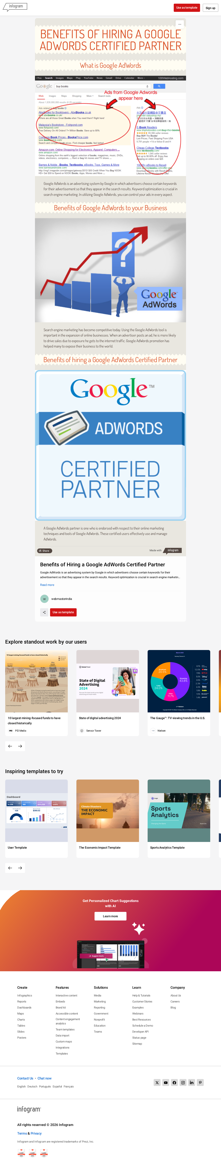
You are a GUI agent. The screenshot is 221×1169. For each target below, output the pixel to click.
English (21, 1086)
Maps (20, 1013)
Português (45, 1086)
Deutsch (32, 1086)
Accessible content (67, 1013)
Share (46, 550)
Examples (138, 1007)
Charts (21, 1019)
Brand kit (61, 1007)
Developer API (140, 1031)
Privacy (36, 1133)
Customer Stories (142, 1001)
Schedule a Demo (142, 1025)
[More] (180, 24)
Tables (21, 1025)
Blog (173, 1007)
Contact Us (25, 1078)
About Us (175, 995)
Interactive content (66, 995)
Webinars (138, 1013)
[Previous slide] (10, 746)
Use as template (187, 7)
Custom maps (64, 1041)
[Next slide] (20, 746)
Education (99, 1025)
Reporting (99, 1007)
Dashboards (24, 1007)
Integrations (62, 1047)
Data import (62, 1035)
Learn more (110, 916)
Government (101, 1013)
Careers (175, 1001)
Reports (21, 1001)
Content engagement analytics (68, 1021)
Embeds (60, 1001)
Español (57, 1086)
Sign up (210, 8)
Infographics (24, 995)
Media (97, 995)
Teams (98, 1031)
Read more (47, 585)
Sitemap (137, 1043)
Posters (21, 1037)
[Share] (44, 612)
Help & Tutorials (141, 995)
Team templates (65, 1029)
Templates (62, 1053)
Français (69, 1086)
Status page (139, 1037)
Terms (22, 1133)
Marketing (100, 1001)
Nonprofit (99, 1019)
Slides (20, 1031)
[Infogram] (15, 7)
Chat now (45, 1078)
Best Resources (141, 1019)
